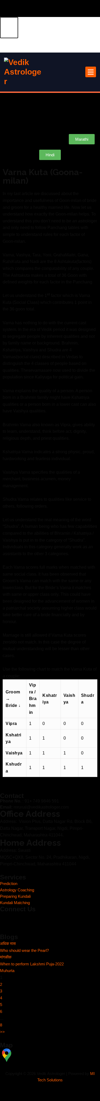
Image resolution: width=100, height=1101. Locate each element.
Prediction (8, 884)
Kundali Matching (15, 903)
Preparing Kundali (15, 896)
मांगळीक (5, 957)
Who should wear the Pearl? (24, 950)
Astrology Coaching (17, 890)
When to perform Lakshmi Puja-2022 (32, 964)
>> (2, 1032)
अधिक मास (8, 944)
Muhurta (7, 971)
